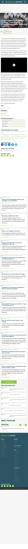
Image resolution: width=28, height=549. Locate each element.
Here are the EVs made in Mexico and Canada (12, 321)
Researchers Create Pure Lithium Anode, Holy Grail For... (14, 125)
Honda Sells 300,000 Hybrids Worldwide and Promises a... (14, 123)
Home (2, 11)
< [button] (20, 425)
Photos (15, 441)
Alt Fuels (3, 452)
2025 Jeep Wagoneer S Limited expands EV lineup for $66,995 (13, 134)
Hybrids (2, 448)
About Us (16, 469)
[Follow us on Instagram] (7, 155)
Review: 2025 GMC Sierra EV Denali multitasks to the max (12, 243)
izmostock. (23, 488)
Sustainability (4, 445)
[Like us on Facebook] (2, 155)
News (5, 11)
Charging (3, 441)
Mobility (3, 443)
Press (15, 473)
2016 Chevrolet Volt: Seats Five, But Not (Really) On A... (14, 121)
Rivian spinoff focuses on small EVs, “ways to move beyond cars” (14, 304)
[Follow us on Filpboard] (13, 155)
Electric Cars (9, 11)
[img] (2, 144)
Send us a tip (5, 112)
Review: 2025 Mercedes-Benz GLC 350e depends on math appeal (14, 136)
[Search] (25, 2)
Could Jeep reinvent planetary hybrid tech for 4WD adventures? (13, 258)
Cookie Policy (17, 479)
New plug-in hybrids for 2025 (10, 215)
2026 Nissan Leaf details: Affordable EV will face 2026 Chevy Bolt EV (13, 288)
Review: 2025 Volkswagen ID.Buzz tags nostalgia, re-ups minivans (13, 200)
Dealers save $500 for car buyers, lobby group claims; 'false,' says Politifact (13, 132)
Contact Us (16, 471)
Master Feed (17, 454)
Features (3, 456)
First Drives (16, 457)
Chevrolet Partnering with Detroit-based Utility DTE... (14, 126)
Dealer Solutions (17, 447)
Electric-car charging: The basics (11, 231)
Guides (15, 463)
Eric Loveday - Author (8, 150)
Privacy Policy (17, 481)
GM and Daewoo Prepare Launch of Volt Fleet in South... (14, 120)
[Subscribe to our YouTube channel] (10, 155)
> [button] (25, 425)
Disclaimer (16, 477)
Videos (15, 443)
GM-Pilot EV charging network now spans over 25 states (13, 352)
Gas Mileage (3, 447)
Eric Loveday (6, 29)
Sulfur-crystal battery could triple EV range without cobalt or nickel (14, 367)
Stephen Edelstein (5, 268)
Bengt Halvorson (5, 202)
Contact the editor (5, 115)
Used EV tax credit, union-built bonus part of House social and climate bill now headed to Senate (13, 138)
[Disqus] (14, 177)
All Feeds (16, 452)
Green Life (16, 465)
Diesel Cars (3, 454)
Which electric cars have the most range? (13, 274)
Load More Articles (9, 382)
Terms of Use (17, 475)
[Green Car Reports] (14, 2)
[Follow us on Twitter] (5, 155)
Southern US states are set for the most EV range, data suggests (14, 335)
